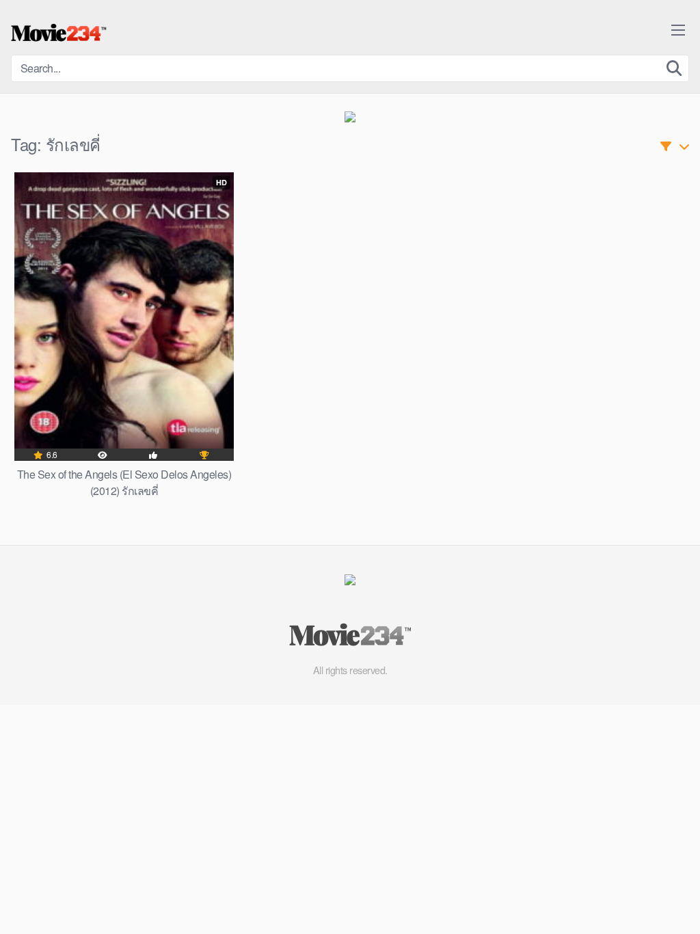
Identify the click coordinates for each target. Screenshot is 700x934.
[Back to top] (662, 890)
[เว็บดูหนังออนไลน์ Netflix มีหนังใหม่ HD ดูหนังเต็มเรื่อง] (59, 33)
